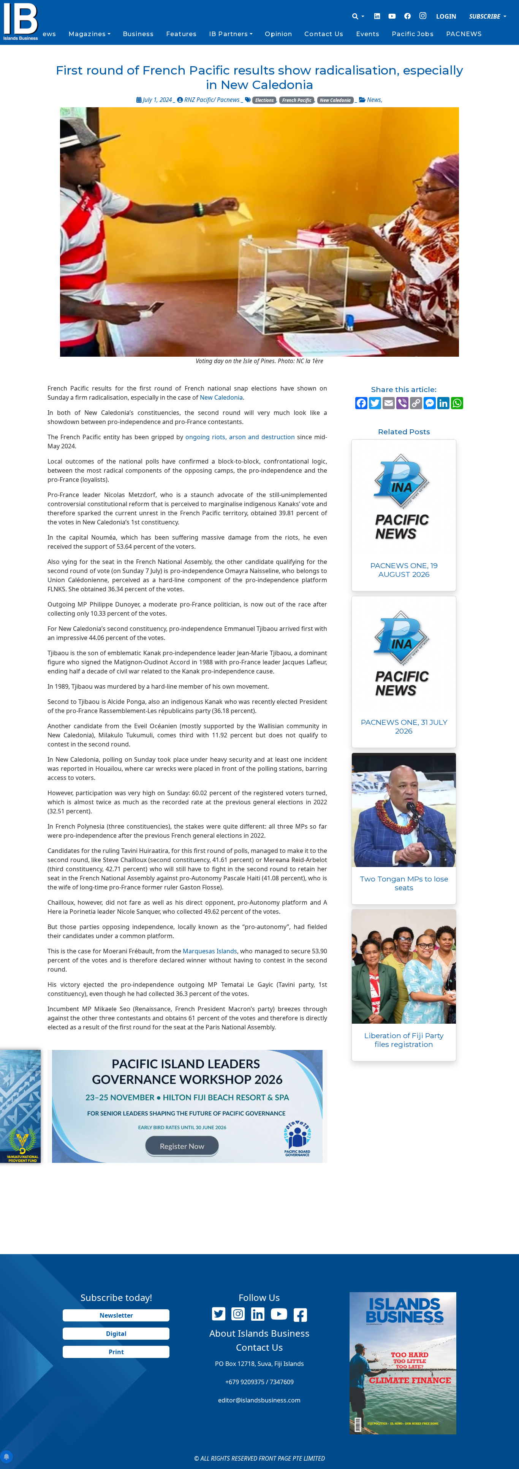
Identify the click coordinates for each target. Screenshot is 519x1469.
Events (368, 34)
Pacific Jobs (413, 34)
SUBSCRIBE (485, 16)
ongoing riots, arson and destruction (240, 437)
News (46, 34)
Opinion (278, 34)
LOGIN (446, 16)
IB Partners (228, 34)
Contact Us (323, 34)
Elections (264, 100)
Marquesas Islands (209, 951)
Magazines (87, 34)
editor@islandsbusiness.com (259, 1400)
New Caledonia (335, 100)
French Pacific (297, 100)
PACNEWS (464, 34)
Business (138, 34)
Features (181, 34)
